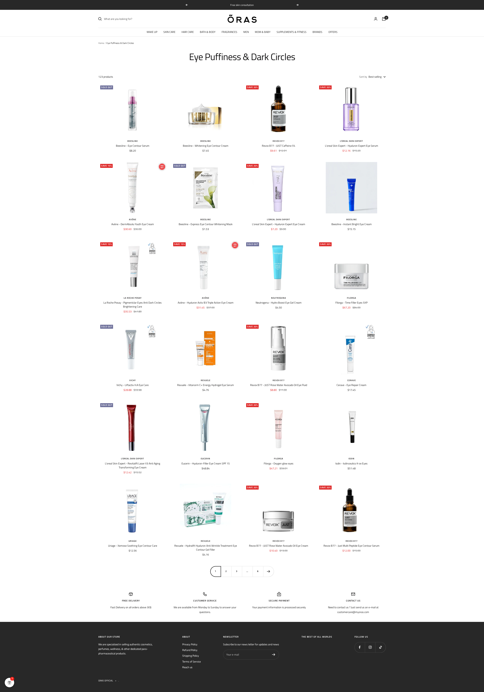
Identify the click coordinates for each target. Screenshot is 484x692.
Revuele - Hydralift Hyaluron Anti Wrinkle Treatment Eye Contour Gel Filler (205, 548)
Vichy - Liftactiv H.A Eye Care (132, 385)
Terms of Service (191, 661)
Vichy (132, 380)
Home (101, 43)
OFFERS (332, 32)
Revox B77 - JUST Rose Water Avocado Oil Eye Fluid (278, 385)
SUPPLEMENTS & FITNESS (291, 32)
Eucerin (205, 458)
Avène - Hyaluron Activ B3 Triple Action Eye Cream (205, 303)
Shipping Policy (190, 656)
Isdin (351, 458)
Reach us (187, 667)
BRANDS (317, 32)
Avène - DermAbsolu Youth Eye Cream (132, 224)
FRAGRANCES (229, 32)
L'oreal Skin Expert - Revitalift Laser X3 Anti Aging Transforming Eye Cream (132, 465)
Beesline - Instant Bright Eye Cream (351, 224)
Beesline (132, 141)
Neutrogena (278, 297)
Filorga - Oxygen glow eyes (278, 463)
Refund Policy (189, 650)
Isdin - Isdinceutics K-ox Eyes (351, 463)
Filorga (351, 297)
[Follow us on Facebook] (359, 647)
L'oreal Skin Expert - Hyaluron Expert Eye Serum (351, 146)
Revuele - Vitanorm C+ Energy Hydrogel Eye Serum (205, 385)
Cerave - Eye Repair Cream (351, 385)
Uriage (133, 540)
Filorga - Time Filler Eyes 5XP (351, 303)
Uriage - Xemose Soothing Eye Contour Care (132, 546)
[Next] (268, 571)
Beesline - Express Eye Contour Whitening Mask (206, 224)
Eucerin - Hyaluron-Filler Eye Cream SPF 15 (206, 463)
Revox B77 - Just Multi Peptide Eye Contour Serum (351, 546)
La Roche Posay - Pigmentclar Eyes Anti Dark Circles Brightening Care (132, 304)
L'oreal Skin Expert (351, 141)
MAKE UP (152, 32)
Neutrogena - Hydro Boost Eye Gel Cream (279, 303)
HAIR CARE (188, 32)
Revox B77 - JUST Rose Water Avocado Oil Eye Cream (278, 546)
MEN (246, 32)
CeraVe (351, 380)
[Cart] (384, 19)
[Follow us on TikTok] (380, 647)
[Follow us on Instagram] (370, 647)
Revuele (205, 380)
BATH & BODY (208, 32)
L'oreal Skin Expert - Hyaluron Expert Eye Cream (278, 224)
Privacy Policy (189, 644)
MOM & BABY (263, 32)
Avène (132, 219)
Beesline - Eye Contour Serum (132, 146)
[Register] (273, 654)
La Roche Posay (133, 297)
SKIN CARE (169, 32)
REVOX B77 (279, 141)
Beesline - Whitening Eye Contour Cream (205, 146)
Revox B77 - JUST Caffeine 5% (278, 146)
